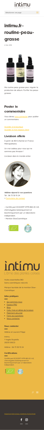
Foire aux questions (15, 316)
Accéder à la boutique (13, 127)
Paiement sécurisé (14, 313)
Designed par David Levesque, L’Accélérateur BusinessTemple (19, 414)
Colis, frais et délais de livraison (20, 310)
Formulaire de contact (15, 198)
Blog (9, 307)
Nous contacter (13, 318)
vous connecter (21, 116)
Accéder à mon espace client (16, 129)
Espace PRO (12, 304)
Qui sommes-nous (14, 302)
